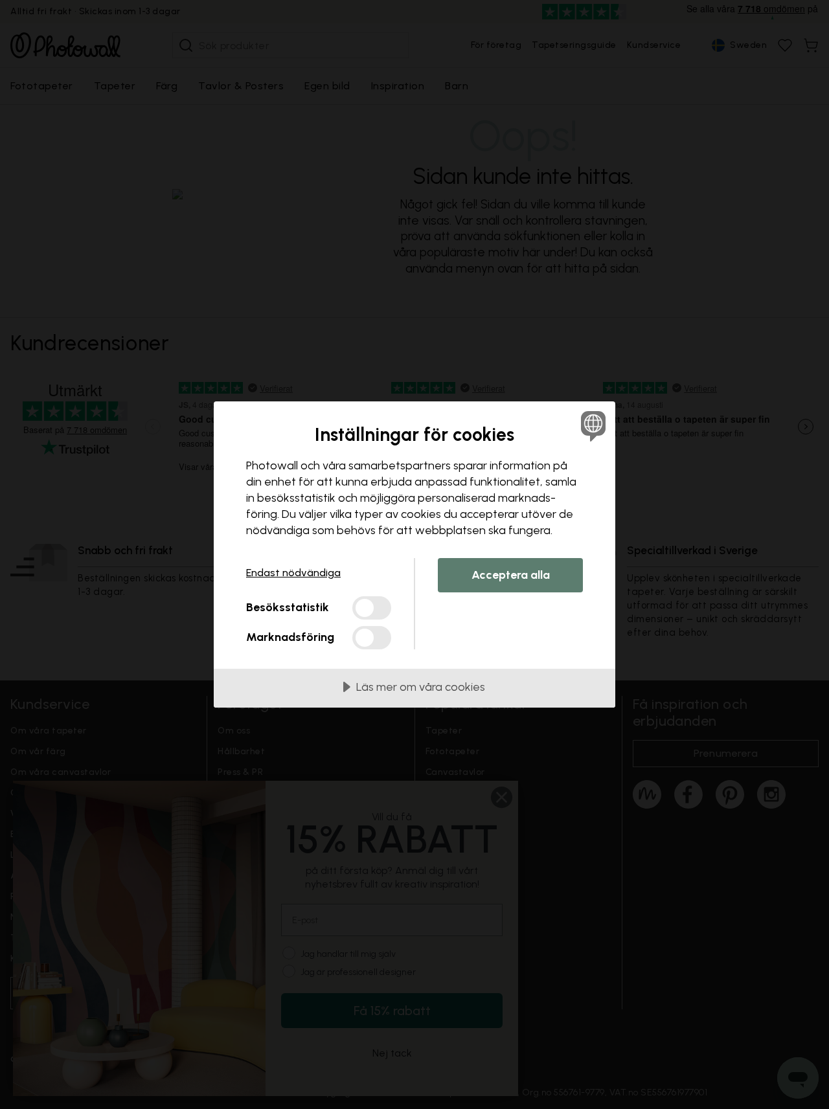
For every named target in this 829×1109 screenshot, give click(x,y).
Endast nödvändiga (293, 572)
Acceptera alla (510, 575)
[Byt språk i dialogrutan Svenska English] (591, 425)
